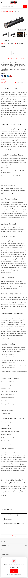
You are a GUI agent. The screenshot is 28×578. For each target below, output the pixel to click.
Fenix (3, 79)
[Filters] (2, 519)
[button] (4, 34)
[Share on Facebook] (2, 76)
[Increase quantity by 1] (13, 53)
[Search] (25, 6)
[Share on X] (5, 76)
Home (2, 11)
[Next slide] (26, 34)
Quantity (2, 49)
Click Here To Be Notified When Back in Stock (14, 58)
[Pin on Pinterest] (10, 76)
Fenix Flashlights (9, 11)
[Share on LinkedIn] (8, 76)
